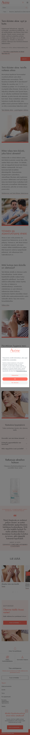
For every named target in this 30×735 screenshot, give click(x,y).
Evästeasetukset (15, 375)
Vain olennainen (15, 382)
